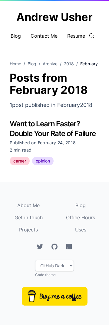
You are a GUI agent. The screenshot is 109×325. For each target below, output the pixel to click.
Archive (50, 63)
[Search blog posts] (91, 35)
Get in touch (29, 217)
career (19, 160)
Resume (76, 36)
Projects (28, 230)
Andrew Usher (54, 17)
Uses (80, 230)
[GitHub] (54, 246)
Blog (16, 36)
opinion (43, 160)
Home (15, 63)
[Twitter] (40, 246)
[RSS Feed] (69, 246)
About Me (28, 205)
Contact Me (44, 36)
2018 (69, 63)
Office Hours (80, 217)
